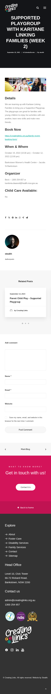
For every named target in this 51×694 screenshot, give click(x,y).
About (12, 534)
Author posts (9, 259)
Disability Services (18, 543)
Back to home (27, 507)
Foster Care (15, 538)
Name (8, 376)
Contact (13, 551)
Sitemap (13, 555)
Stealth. (45, 678)
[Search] (36, 8)
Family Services (17, 547)
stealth (42, 52)
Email (8, 390)
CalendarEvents (29, 52)
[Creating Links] (11, 8)
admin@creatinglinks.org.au (20, 600)
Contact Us (25, 487)
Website (8, 404)
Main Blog (25, 449)
